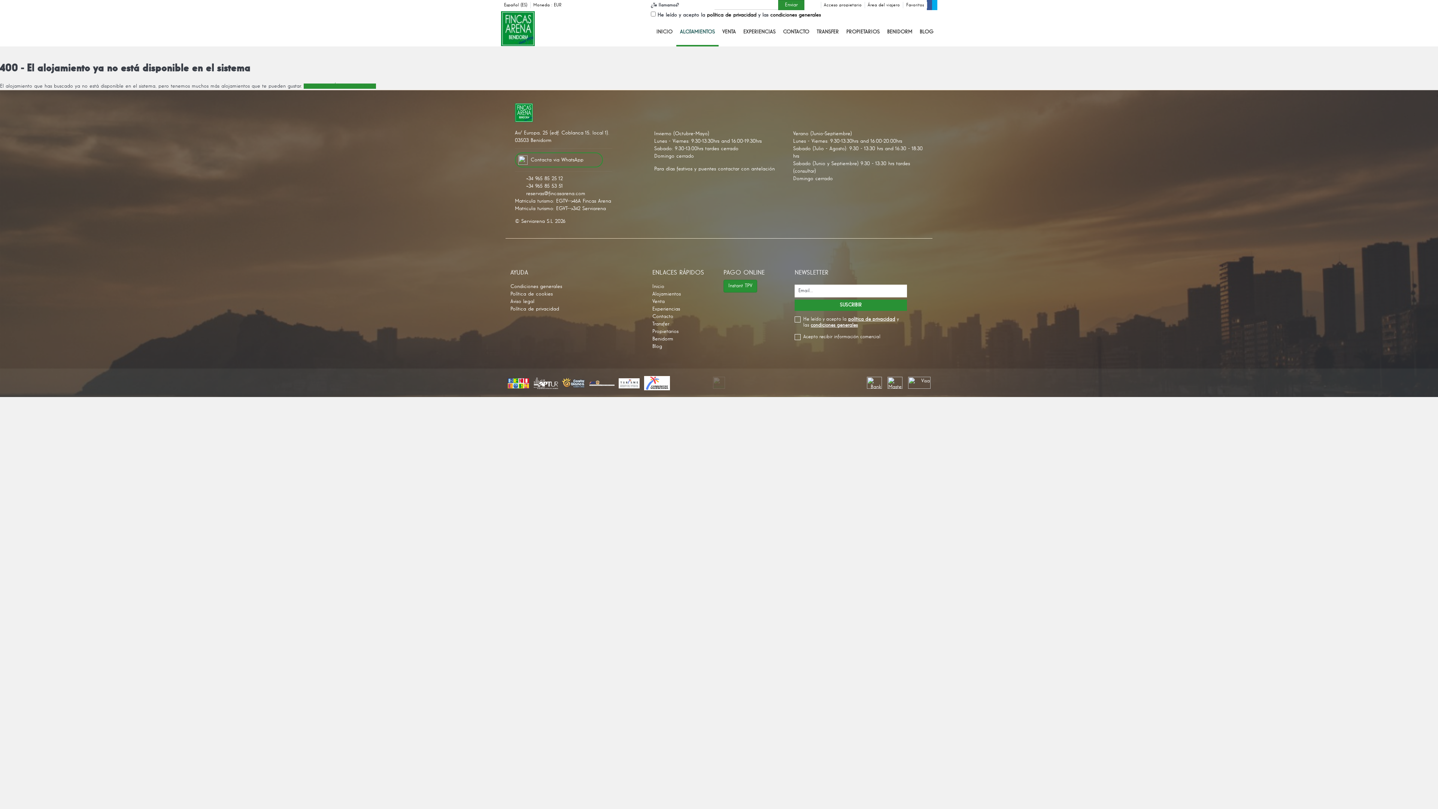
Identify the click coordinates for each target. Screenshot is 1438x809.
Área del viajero (884, 5)
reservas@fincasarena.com (555, 193)
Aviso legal (522, 301)
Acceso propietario (843, 5)
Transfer (828, 31)
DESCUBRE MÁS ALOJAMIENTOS (340, 86)
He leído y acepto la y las (739, 15)
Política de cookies (531, 294)
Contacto (796, 31)
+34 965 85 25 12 (544, 178)
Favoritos (915, 5)
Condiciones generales (536, 286)
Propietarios (863, 31)
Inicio (664, 31)
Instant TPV (740, 285)
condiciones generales (795, 15)
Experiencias (759, 31)
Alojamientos (697, 31)
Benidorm (899, 31)
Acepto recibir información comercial (841, 336)
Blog (927, 31)
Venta (729, 31)
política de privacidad (731, 15)
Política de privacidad (534, 309)
